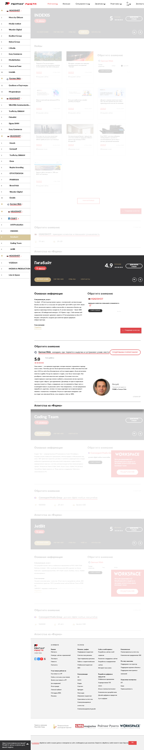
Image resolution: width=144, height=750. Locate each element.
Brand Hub (14, 186)
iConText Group (15, 36)
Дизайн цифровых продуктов (107, 695)
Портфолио (59, 32)
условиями (35, 743)
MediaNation (14, 60)
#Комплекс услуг (42, 149)
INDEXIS (14, 231)
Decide (13, 198)
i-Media (12, 48)
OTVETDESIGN (16, 173)
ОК (132, 742)
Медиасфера (15, 92)
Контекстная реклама (85, 655)
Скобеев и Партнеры (18, 85)
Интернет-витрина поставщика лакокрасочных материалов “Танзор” (78, 65)
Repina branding (17, 167)
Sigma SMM (14, 124)
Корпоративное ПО (104, 682)
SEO (79, 668)
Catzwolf (13, 149)
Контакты (96, 32)
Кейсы (84, 32)
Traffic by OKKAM (16, 111)
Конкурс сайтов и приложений (61, 655)
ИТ (122, 682)
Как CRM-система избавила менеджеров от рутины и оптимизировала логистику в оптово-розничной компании (110, 139)
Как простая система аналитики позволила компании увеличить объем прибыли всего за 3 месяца (47, 138)
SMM (79, 680)
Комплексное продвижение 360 (131, 655)
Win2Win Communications (20, 105)
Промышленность (127, 689)
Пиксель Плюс (15, 66)
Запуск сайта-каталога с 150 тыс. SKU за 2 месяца (47, 173)
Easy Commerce (15, 54)
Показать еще (88, 200)
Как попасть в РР (56, 674)
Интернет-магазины (105, 668)
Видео (80, 683)
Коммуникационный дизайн (87, 709)
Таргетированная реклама (86, 658)
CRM (100, 686)
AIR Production (16, 225)
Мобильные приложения (106, 679)
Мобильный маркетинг (85, 665)
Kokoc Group (14, 42)
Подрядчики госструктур (129, 664)
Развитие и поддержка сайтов (107, 658)
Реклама (53, 696)
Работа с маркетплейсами (86, 661)
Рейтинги (54, 652)
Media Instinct (15, 24)
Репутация (81, 693)
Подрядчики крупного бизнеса (130, 667)
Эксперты (54, 658)
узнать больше (105, 71)
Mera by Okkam (16, 17)
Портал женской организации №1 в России (48, 101)
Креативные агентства (85, 699)
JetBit (12, 249)
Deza (12, 161)
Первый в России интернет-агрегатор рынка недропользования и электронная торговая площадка (48, 65)
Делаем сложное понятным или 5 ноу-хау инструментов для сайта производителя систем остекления (111, 101)
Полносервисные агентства (130, 652)
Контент (80, 686)
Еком (122, 686)
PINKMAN (14, 180)
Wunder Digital (15, 30)
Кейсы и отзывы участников (60, 677)
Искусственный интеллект (107, 689)
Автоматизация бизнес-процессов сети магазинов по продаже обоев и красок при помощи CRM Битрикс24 (80, 139)
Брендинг (80, 690)
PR (78, 677)
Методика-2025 (56, 693)
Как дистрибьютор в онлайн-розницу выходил (78, 101)
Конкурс (66, 4)
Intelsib (12, 72)
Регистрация (55, 686)
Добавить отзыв (134, 18)
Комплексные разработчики (107, 692)
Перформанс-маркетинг (85, 652)
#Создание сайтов (42, 77)
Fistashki (12, 117)
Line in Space (14, 275)
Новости (53, 661)
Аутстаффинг (102, 698)
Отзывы (72, 32)
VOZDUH (13, 263)
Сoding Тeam (15, 243)
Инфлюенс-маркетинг (85, 696)
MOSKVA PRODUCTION (19, 269)
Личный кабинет (56, 690)
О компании (43, 32)
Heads (12, 143)
